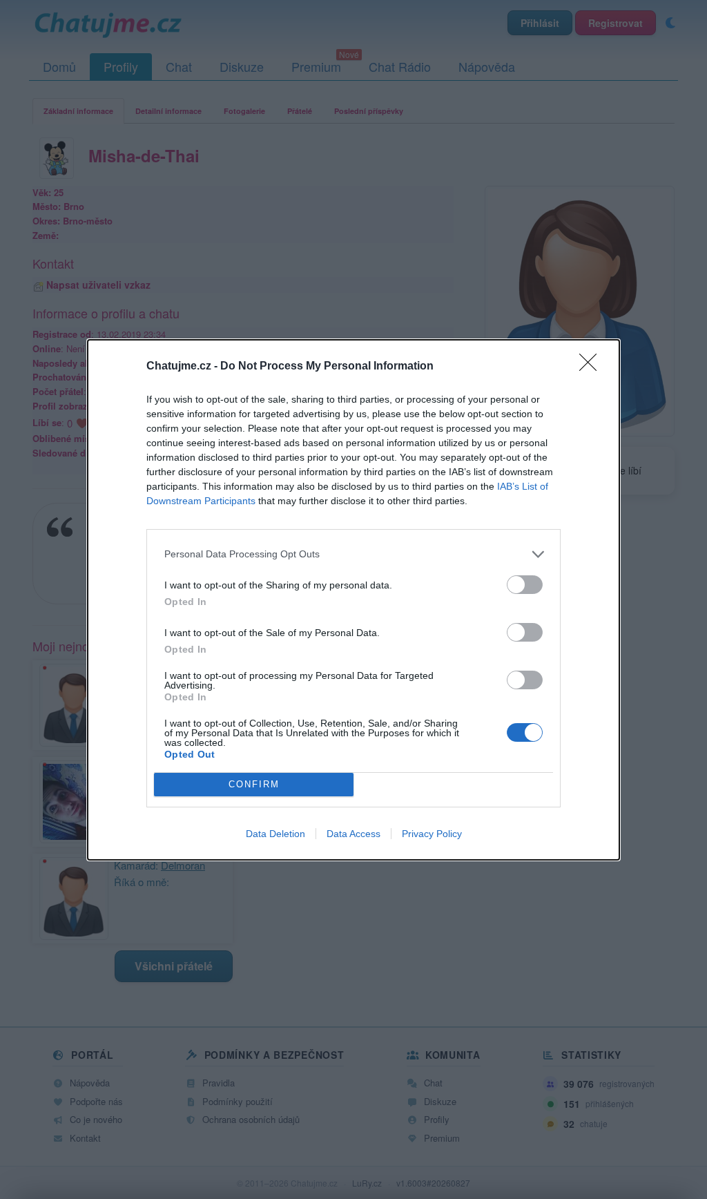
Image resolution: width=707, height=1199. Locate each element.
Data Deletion (275, 833)
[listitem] (353, 554)
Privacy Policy (432, 833)
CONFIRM (254, 784)
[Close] (592, 367)
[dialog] (353, 600)
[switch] (525, 584)
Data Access (353, 833)
